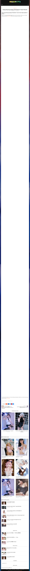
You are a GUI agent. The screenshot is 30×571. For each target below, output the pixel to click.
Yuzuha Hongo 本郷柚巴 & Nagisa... (12, 541)
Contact (10, 569)
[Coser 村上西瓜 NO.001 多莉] (8, 467)
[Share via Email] (13, 404)
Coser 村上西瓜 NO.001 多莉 (10, 556)
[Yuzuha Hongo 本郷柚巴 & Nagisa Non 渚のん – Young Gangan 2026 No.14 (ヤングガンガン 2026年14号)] (4, 542)
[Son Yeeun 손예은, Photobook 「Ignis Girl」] (8, 421)
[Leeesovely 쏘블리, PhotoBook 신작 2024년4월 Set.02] (4, 511)
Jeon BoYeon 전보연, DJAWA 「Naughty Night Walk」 (14, 506)
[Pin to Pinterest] (11, 404)
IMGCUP (21, 570)
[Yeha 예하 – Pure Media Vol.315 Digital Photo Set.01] (4, 520)
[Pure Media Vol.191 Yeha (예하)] (4, 553)
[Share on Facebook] (8, 404)
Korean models (8, 398)
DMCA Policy (17, 569)
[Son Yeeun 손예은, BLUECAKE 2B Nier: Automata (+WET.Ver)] (21, 421)
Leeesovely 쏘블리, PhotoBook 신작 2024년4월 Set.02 (14, 510)
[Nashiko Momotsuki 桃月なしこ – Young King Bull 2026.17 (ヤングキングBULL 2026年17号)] (4, 538)
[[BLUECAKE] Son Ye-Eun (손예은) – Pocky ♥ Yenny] (4, 549)
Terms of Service (22, 569)
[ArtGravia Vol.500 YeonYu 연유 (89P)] (22, 487)
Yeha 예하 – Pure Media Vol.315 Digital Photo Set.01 (14, 519)
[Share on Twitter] (10, 404)
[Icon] (22, 447)
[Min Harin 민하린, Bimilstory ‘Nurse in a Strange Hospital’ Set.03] (8, 447)
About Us (7, 569)
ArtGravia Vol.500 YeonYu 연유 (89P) (20, 496)
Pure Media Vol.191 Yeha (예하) (11, 552)
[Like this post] (6, 404)
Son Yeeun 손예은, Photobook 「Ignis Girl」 (7, 496)
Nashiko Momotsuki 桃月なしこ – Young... (12, 537)
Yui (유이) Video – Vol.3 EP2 (19, 456)
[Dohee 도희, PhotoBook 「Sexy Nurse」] (22, 467)
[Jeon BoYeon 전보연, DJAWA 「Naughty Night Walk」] (4, 507)
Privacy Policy (13, 569)
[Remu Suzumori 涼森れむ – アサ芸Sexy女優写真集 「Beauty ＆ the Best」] (4, 533)
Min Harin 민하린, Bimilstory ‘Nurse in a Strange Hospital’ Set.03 (8, 457)
